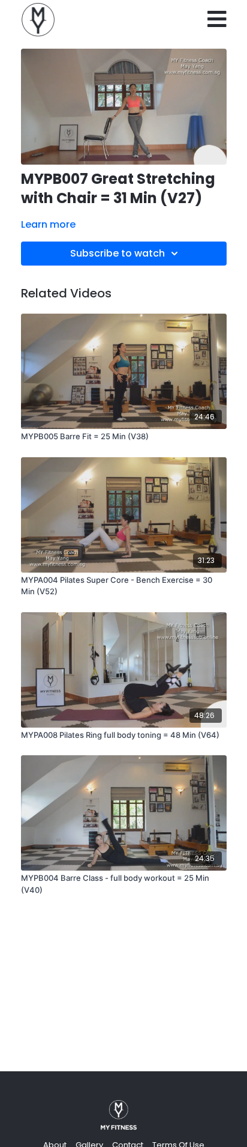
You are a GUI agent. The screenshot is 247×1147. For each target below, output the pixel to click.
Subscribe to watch (117, 253)
